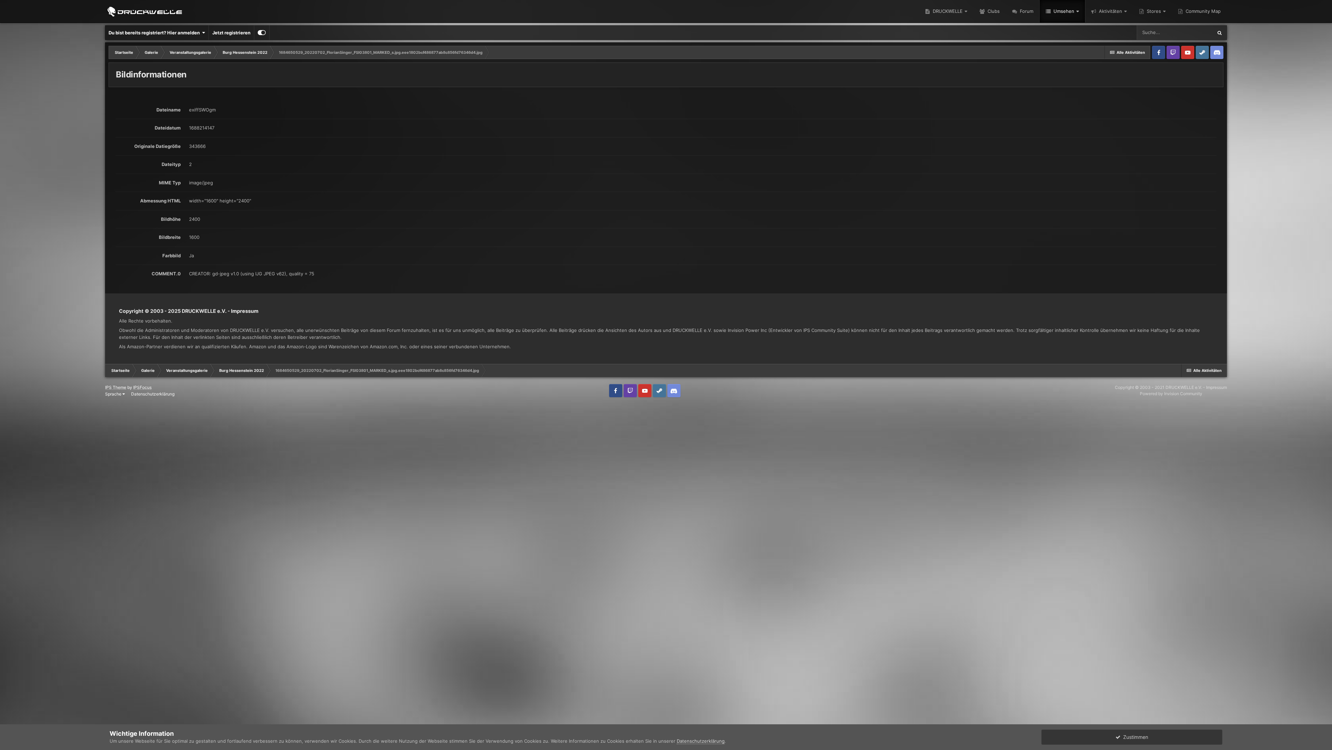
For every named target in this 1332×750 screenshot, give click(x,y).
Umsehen (1063, 11)
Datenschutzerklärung (152, 394)
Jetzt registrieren (231, 32)
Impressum (244, 311)
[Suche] (1219, 32)
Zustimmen (1134, 737)
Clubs (993, 11)
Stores (1153, 11)
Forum (1025, 11)
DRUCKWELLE (947, 11)
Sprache (113, 394)
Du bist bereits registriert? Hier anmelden (155, 32)
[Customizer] (261, 32)
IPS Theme (115, 387)
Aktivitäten (1110, 11)
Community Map (1202, 11)
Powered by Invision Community (1171, 393)
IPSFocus (142, 387)
